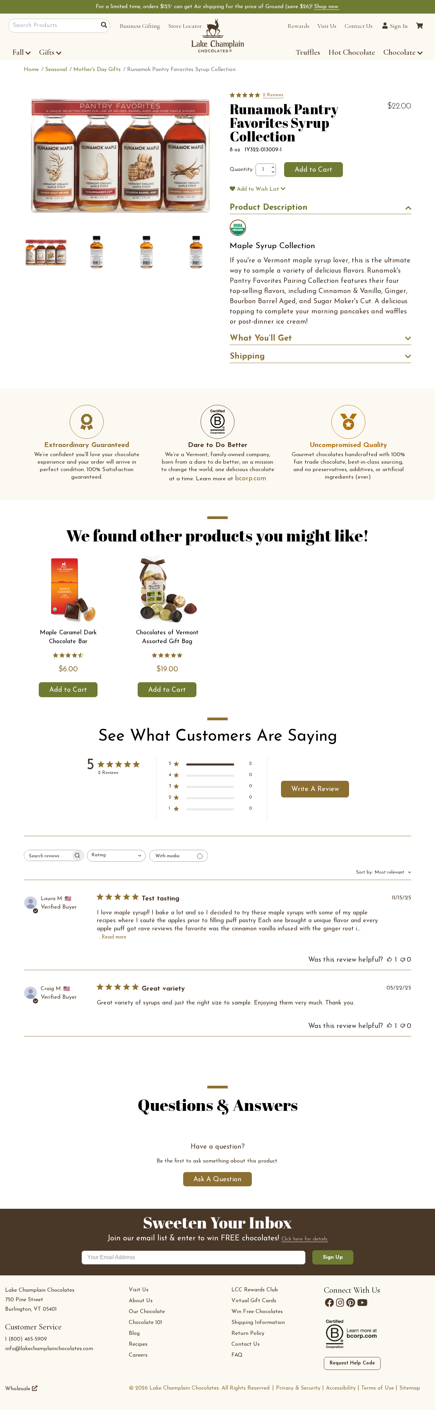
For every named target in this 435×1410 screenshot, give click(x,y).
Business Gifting (140, 26)
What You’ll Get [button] (261, 338)
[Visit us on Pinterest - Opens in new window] (350, 1303)
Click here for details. (304, 1239)
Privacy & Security (298, 1388)
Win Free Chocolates (257, 1311)
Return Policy (247, 1333)
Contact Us (358, 26)
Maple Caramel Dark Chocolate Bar (68, 637)
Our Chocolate (147, 1311)
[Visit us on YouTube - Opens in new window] (362, 1303)
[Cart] (419, 26)
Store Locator (185, 26)
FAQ (237, 1355)
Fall (18, 52)
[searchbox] (47, 855)
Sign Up (333, 1257)
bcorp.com (250, 478)
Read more (114, 937)
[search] (105, 26)
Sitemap (409, 1388)
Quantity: (242, 169)
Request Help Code (352, 1363)
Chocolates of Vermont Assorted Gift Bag (167, 637)
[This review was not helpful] (402, 960)
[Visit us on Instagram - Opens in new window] (340, 1303)
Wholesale (18, 1389)
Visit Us (326, 26)
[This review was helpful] (389, 960)
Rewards (298, 26)
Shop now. (326, 7)
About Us (141, 1301)
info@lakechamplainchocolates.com (49, 1349)
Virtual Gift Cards (253, 1301)
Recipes (138, 1344)
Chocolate (400, 52)
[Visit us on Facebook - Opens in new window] (329, 1303)
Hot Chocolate (351, 52)
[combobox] (116, 856)
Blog (134, 1333)
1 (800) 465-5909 (26, 1339)
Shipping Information (258, 1322)
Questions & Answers (218, 1103)
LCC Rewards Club (254, 1290)
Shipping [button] (247, 356)
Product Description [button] (269, 208)
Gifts (46, 52)
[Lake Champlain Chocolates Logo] (217, 35)
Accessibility (341, 1388)
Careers (138, 1355)
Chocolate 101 (145, 1322)
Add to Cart (68, 690)
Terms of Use (377, 1388)
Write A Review (315, 789)
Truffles (308, 52)
